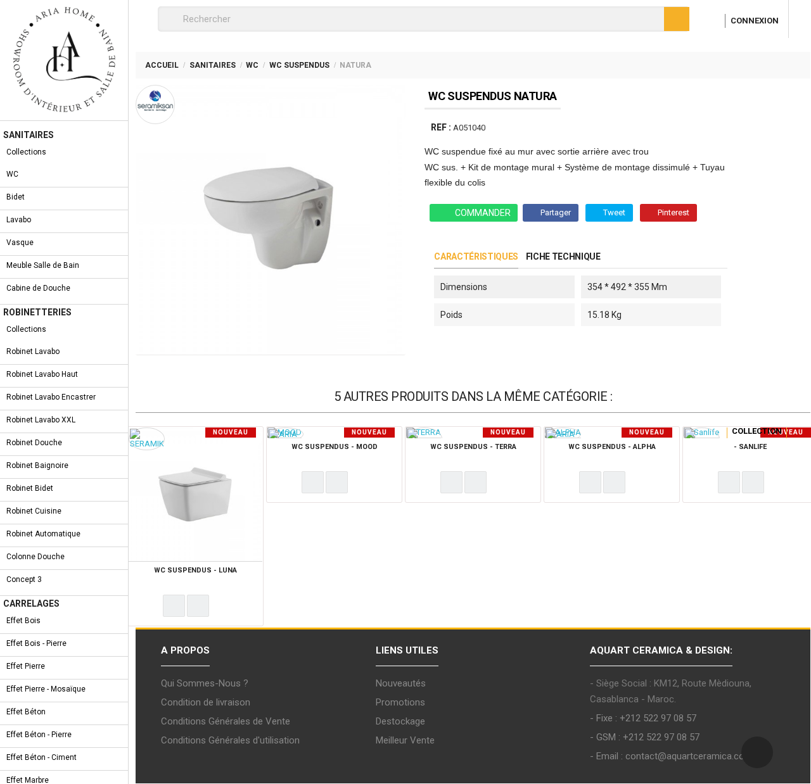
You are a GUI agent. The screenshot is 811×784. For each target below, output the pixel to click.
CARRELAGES (31, 603)
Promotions (400, 702)
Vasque (20, 242)
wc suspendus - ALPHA (612, 447)
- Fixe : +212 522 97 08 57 (643, 718)
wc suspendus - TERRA (473, 447)
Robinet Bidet (29, 488)
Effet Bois (23, 620)
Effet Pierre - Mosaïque (46, 689)
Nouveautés (401, 683)
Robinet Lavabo (33, 351)
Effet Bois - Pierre (36, 643)
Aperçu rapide (198, 606)
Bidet (15, 197)
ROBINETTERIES (37, 312)
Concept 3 (24, 579)
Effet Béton (26, 711)
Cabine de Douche (38, 288)
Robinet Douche (34, 442)
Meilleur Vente (405, 740)
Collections (26, 152)
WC (12, 174)
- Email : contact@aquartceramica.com (671, 756)
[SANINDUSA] (701, 438)
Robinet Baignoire (37, 465)
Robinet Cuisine (33, 511)
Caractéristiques (476, 256)
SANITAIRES (28, 135)
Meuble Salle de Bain (42, 265)
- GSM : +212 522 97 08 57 (644, 737)
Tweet (614, 212)
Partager (555, 212)
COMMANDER (483, 213)
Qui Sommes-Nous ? (204, 683)
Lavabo (18, 219)
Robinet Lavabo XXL (40, 419)
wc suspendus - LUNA (195, 570)
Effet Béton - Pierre (39, 734)
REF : (441, 127)
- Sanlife (750, 447)
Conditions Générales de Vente (225, 721)
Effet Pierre (25, 666)
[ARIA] (283, 433)
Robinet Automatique (43, 533)
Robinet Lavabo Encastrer (51, 397)
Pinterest (673, 212)
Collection (757, 431)
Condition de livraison (205, 702)
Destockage (400, 721)
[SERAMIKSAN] (146, 438)
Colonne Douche (35, 556)
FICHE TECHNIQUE (563, 256)
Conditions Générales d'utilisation (230, 740)
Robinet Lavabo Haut (42, 374)
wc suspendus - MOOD (334, 447)
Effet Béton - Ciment (41, 757)
